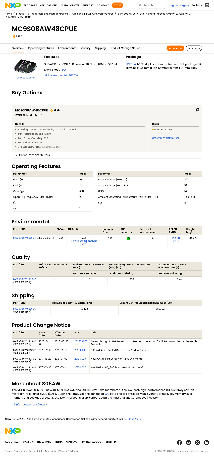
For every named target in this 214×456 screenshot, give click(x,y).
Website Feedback (68, 451)
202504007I (81, 341)
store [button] (117, 5)
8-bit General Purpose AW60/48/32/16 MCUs (166, 13)
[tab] (107, 155)
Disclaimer (86, 303)
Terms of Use (20, 451)
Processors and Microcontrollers (49, 13)
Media (59, 441)
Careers (28, 441)
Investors (44, 441)
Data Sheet (194, 48)
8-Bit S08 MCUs (126, 13)
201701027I (80, 367)
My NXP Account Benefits (99, 441)
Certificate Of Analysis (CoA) (84, 242)
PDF (64, 70)
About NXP (12, 441)
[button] (197, 5)
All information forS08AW (61, 75)
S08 (106, 394)
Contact (72, 441)
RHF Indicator (126, 230)
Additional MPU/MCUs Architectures (92, 13)
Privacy (8, 451)
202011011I (79, 350)
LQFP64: (131, 64)
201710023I (80, 358)
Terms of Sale (36, 451)
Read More (135, 419)
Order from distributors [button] (34, 155)
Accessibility (51, 451)
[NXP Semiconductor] (13, 5)
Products (21, 13)
